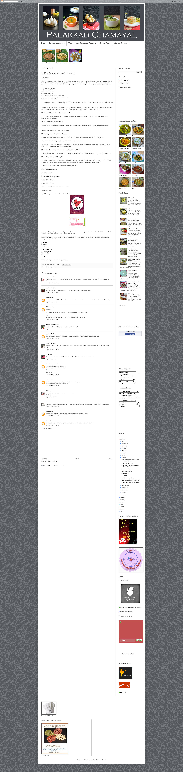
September (124, 485)
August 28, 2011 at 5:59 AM (52, 319)
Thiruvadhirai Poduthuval (61, 63)
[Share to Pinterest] (70, 265)
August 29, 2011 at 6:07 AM (52, 397)
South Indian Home (52, 169)
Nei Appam (130, 293)
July (123, 455)
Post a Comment (47, 428)
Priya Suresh (49, 334)
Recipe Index (105, 43)
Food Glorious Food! (51, 324)
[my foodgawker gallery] (130, 602)
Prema (47, 421)
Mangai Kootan (125, 473)
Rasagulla (60, 157)
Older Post (110, 458)
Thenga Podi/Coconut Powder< (63, 113)
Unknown (48, 297)
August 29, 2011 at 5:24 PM (52, 425)
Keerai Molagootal (132, 219)
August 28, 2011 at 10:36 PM (52, 359)
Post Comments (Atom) (53, 461)
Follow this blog (130, 334)
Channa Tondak (122, 162)
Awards (53, 267)
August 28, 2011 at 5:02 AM (52, 292)
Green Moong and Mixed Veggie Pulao (130, 480)
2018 (121, 509)
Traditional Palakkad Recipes (82, 43)
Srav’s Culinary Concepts (53, 176)
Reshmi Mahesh (47, 251)
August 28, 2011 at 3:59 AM (52, 283)
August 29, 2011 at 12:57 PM (52, 415)
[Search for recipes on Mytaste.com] (123, 692)
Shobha (105, 81)
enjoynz (94, 759)
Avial (129, 209)
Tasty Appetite (48, 172)
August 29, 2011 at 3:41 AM (52, 374)
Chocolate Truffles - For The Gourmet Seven (134, 282)
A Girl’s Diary (50, 183)
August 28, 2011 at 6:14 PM (52, 349)
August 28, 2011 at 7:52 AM (52, 329)
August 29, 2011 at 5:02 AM (52, 385)
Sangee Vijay (46, 253)
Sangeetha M (49, 277)
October (124, 487)
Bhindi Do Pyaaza (123, 175)
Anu (44, 256)
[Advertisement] (77, 443)
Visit (124, 663)
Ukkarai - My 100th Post (133, 229)
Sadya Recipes (120, 43)
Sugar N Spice (50, 180)
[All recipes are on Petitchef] (124, 687)
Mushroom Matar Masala (127, 463)
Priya (44, 246)
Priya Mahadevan (47, 249)
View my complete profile (124, 83)
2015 (121, 502)
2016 (121, 504)
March (123, 446)
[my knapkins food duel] (130, 607)
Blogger (104, 759)
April (123, 448)
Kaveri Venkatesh (125, 80)
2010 (121, 437)
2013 (121, 497)
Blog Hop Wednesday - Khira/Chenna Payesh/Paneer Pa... (130, 460)
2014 (121, 499)
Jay (42, 194)
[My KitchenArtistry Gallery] (126, 611)
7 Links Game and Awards (128, 478)
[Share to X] (66, 265)
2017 (121, 506)
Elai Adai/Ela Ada (132, 249)
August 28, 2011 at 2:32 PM (52, 338)
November (124, 490)
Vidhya (47, 354)
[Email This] (63, 265)
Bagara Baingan (135, 162)
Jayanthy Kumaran (50, 364)
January (124, 441)
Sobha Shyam (49, 402)
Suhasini (45, 244)
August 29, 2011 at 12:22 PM (52, 406)
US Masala (48, 394)
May (123, 450)
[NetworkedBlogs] (130, 331)
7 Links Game (48, 267)
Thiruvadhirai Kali (46, 63)
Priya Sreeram (46, 247)
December (124, 492)
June (123, 453)
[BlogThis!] (65, 265)
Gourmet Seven (123, 580)
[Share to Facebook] (68, 265)
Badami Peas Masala (136, 148)
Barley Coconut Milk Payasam (132, 271)
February (124, 443)
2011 (121, 439)
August (123, 457)
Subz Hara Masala (123, 135)
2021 (121, 511)
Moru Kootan (131, 197)
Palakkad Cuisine (57, 43)
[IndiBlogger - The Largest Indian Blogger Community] (125, 679)
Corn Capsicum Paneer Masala (124, 149)
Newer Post (44, 458)
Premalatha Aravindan (48, 255)
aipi (47, 391)
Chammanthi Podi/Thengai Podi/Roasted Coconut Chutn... (131, 466)
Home (43, 43)
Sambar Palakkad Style (133, 239)
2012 (121, 495)
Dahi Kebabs (124, 475)
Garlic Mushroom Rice (127, 471)
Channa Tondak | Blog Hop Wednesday (134, 259)
